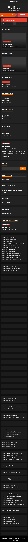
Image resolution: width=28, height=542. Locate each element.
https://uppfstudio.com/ (9, 446)
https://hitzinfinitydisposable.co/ (11, 472)
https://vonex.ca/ (7, 260)
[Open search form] (13, 14)
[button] (2, 14)
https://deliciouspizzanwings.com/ (12, 496)
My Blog (14, 7)
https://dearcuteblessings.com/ (11, 511)
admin (5, 46)
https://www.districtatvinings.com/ (12, 434)
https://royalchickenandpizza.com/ (12, 500)
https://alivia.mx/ (7, 241)
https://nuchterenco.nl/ (8, 251)
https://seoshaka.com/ (8, 237)
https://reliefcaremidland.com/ (11, 247)
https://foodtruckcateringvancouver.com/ (14, 504)
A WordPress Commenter (9, 190)
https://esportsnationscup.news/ (11, 253)
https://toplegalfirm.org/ (9, 521)
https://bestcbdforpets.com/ (10, 258)
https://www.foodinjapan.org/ (10, 487)
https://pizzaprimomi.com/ (9, 502)
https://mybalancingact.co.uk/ (10, 245)
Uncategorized (7, 41)
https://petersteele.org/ (9, 485)
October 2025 (6, 203)
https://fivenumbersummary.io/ (11, 430)
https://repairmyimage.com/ (10, 415)
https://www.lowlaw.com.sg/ (10, 494)
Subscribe (23, 15)
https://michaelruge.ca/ (8, 444)
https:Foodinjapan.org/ (8, 479)
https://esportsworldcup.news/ (11, 256)
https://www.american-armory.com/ (12, 453)
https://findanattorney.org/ (10, 519)
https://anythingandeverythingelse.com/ (13, 243)
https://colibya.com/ (8, 498)
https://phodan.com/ (8, 517)
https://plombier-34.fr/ (8, 466)
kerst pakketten (16, 260)
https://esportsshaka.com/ (9, 239)
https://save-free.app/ (8, 436)
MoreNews (23, 538)
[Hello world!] (14, 82)
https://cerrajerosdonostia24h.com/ (12, 459)
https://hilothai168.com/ (9, 249)
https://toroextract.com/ (9, 266)
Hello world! (20, 24)
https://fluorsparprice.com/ (10, 398)
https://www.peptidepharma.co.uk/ (12, 455)
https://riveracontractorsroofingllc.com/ (13, 417)
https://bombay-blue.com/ (9, 270)
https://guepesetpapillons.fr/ (10, 457)
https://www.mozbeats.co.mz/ (16, 409)
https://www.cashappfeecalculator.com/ (13, 432)
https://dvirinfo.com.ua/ (9, 400)
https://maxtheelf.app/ (8, 407)
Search (4, 164)
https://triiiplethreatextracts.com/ (11, 268)
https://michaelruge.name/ (9, 442)
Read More (6, 157)
